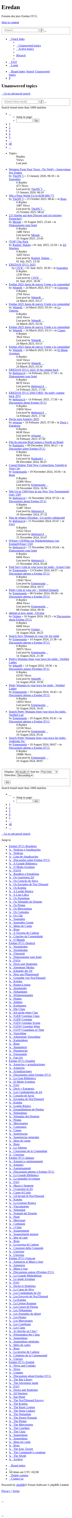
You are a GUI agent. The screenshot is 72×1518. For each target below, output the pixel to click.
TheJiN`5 (18, 175)
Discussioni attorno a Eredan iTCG (29, 573)
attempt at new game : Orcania (26, 613)
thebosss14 (19, 373)
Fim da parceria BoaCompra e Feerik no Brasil (36, 442)
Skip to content (10, 22)
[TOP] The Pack (18, 241)
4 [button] (9, 133)
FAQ (12, 524)
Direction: (10, 775)
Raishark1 (18, 445)
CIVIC (20, 267)
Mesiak (17, 221)
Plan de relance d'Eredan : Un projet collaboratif (37, 517)
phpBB (20, 1484)
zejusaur (17, 422)
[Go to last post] (44, 189)
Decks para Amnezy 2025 (24, 419)
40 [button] (10, 143)
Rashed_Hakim (22, 244)
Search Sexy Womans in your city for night (34, 636)
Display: (9, 771)
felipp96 (17, 665)
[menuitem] (28, 45)
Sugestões (14, 179)
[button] (10, 113)
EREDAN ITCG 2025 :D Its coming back (34, 369)
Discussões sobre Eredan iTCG (27, 448)
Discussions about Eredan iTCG (28, 402)
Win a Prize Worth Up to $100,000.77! (31, 195)
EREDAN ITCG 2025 (22, 264)
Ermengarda (20, 471)
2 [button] (9, 127)
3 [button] (9, 130)
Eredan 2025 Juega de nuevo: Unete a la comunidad (39, 284)
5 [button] (9, 137)
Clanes (61, 330)
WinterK (18, 287)
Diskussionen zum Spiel (23, 225)
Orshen (17, 616)
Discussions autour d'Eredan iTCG (29, 668)
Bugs (63, 198)
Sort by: (35, 771)
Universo (62, 287)
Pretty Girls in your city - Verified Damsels (34, 590)
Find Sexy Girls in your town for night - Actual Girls (39, 567)
